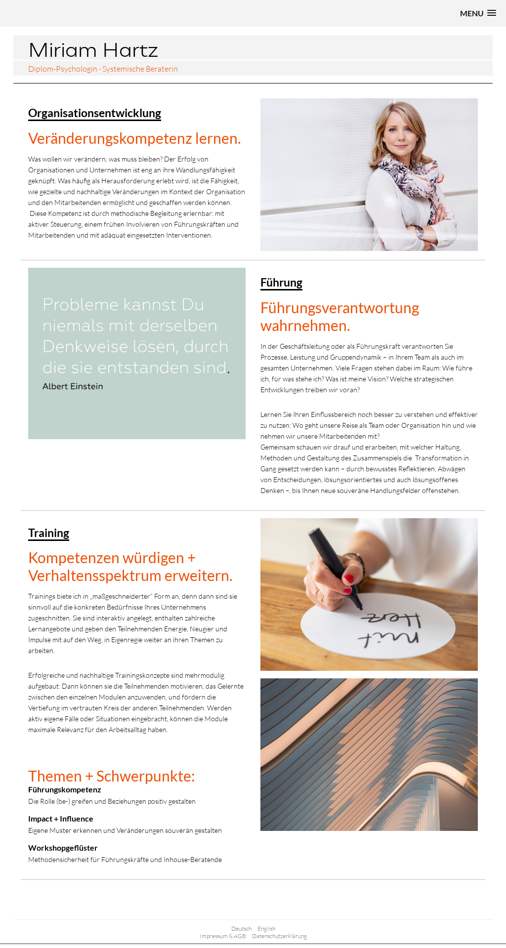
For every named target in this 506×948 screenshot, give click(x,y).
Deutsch (241, 928)
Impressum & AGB (223, 936)
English (266, 928)
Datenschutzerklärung (279, 936)
